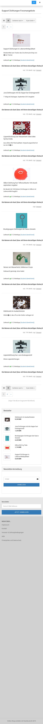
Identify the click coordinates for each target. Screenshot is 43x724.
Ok (34, 2)
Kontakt (4, 528)
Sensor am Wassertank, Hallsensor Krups (18, 267)
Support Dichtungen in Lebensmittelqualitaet (19, 49)
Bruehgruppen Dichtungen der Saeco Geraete (19, 229)
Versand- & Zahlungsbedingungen (13, 532)
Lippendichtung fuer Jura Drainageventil (17, 355)
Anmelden (21, 485)
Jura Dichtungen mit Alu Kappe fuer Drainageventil (21, 93)
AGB (3, 536)
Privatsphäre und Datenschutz (11, 540)
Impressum (5, 525)
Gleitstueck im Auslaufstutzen (14, 311)
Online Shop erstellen (14, 721)
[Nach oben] (36, 720)
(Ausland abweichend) (27, 60)
